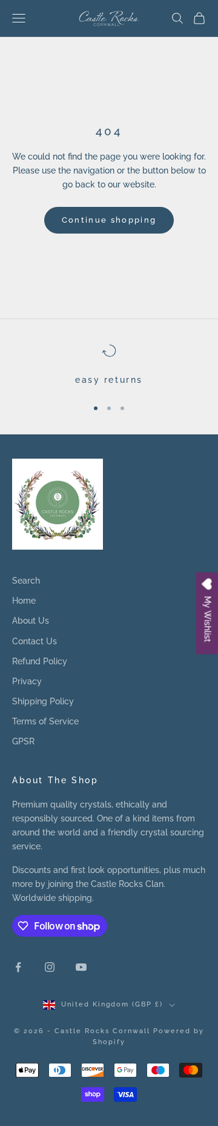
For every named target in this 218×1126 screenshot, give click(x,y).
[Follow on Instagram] (50, 967)
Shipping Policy (43, 701)
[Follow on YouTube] (81, 967)
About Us (30, 620)
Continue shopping (109, 219)
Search (26, 580)
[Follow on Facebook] (18, 967)
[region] (109, 365)
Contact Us (34, 641)
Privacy (27, 681)
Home (24, 600)
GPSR (23, 741)
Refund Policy (39, 661)
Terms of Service (45, 721)
